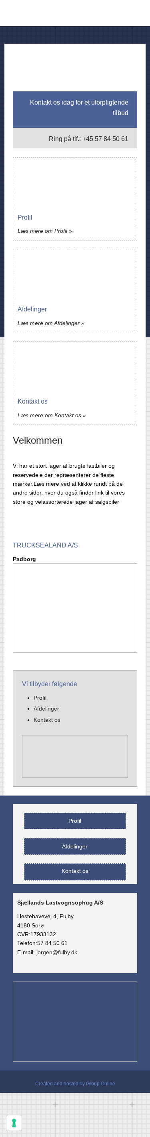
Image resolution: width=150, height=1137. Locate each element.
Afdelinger (46, 708)
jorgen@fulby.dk (56, 952)
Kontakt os (47, 720)
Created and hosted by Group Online (75, 1084)
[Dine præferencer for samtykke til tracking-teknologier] (14, 1123)
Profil (40, 698)
